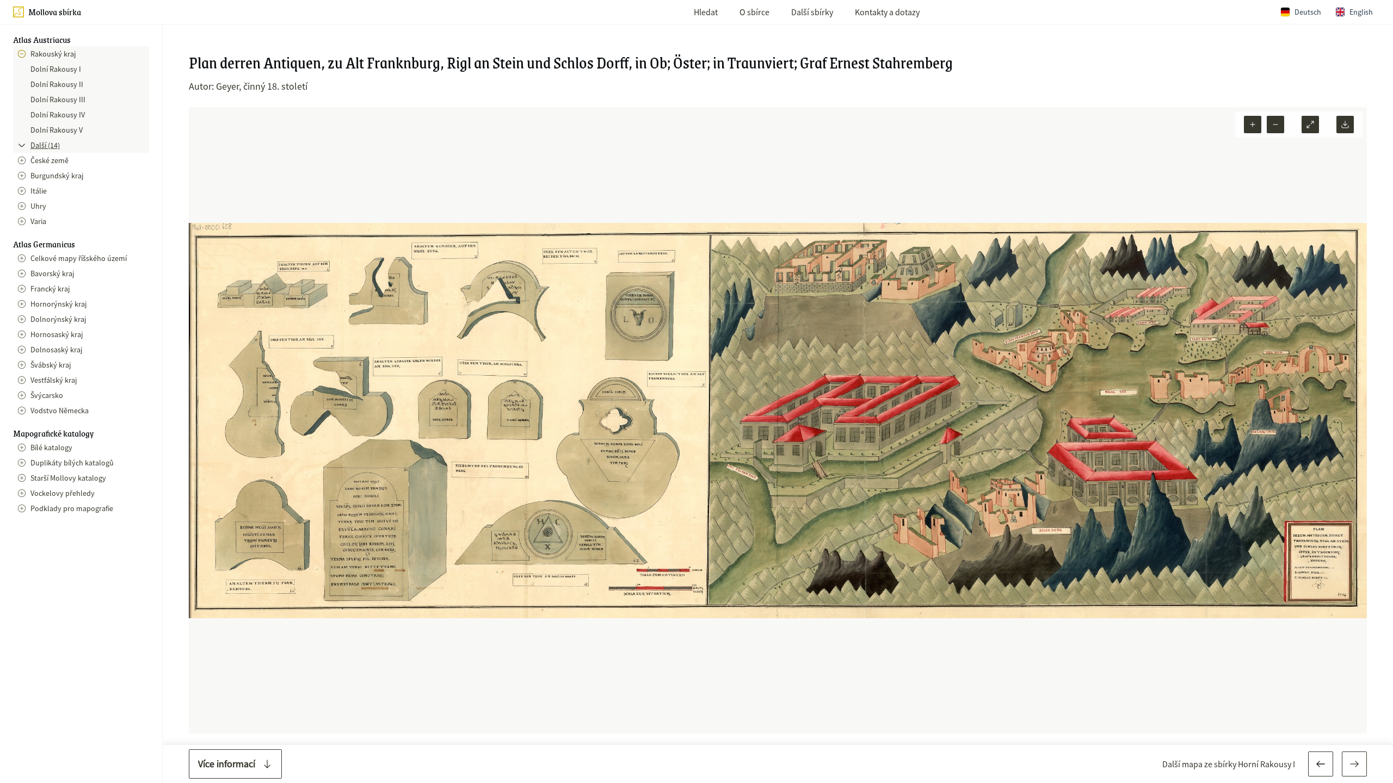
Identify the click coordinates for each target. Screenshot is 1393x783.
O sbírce (754, 12)
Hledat (706, 12)
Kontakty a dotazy (887, 12)
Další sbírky (812, 12)
